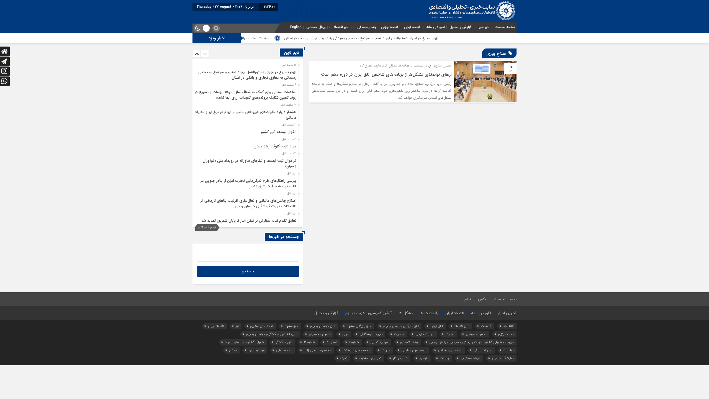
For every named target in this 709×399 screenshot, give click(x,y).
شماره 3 (309, 342)
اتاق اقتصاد (341, 27)
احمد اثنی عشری (261, 326)
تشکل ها (406, 313)
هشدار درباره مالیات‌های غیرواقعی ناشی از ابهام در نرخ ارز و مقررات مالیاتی (245, 115)
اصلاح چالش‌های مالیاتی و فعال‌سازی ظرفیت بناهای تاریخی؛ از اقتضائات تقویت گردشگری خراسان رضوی (248, 203)
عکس (482, 299)
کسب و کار (400, 358)
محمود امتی (284, 350)
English (296, 27)
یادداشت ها (429, 313)
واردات (444, 358)
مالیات (386, 350)
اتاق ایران (436, 326)
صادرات (509, 350)
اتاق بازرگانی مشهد (359, 326)
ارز (237, 326)
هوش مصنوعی (470, 358)
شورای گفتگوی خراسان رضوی (244, 342)
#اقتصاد (508, 326)
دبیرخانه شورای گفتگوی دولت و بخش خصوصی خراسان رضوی (472, 342)
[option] (247, 73)
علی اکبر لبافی (483, 350)
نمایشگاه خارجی (503, 358)
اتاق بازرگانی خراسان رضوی (401, 326)
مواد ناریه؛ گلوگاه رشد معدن (275, 146)
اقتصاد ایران (413, 27)
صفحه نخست (505, 27)
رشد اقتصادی (409, 342)
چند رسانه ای (366, 27)
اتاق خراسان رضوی (322, 326)
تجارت (450, 334)
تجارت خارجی (424, 334)
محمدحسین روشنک (356, 350)
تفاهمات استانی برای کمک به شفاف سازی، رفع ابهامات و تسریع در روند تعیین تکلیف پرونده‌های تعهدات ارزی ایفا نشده (245, 95)
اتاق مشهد (292, 326)
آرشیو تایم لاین (207, 227)
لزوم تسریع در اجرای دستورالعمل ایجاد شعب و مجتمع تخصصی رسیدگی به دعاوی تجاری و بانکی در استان (385, 38)
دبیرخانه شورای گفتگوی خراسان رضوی (271, 334)
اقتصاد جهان (390, 27)
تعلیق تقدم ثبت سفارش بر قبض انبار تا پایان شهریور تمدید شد (248, 221)
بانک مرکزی (506, 334)
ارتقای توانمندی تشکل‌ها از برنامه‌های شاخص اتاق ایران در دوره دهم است (386, 74)
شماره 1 (354, 342)
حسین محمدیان (320, 334)
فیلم (467, 299)
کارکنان (423, 358)
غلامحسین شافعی (450, 350)
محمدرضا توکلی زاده (317, 350)
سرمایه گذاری (380, 342)
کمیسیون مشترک (370, 358)
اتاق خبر (484, 27)
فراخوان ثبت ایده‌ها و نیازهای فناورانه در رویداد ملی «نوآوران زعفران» (249, 163)
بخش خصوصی (476, 334)
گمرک (343, 358)
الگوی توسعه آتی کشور (278, 132)
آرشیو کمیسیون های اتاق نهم (368, 313)
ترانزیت (399, 334)
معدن (233, 350)
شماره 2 (332, 342)
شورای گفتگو (284, 342)
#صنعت (486, 326)
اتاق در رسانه (435, 27)
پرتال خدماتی (316, 27)
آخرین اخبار (507, 313)
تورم (345, 334)
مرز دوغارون (256, 350)
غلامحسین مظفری (414, 350)
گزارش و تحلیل (460, 27)
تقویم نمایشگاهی (370, 334)
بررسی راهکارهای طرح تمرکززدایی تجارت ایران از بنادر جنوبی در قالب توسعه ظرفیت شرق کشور (248, 183)
